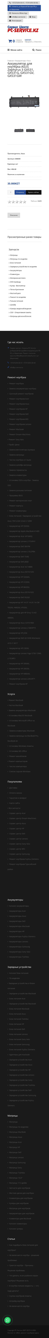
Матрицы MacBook (17, 1132)
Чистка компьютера (18, 766)
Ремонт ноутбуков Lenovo (20, 424)
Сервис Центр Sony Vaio (19, 844)
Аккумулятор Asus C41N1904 (21, 623)
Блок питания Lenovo (18, 1034)
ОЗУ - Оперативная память (20, 312)
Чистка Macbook (16, 705)
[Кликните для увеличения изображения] (24, 102)
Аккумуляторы (16, 270)
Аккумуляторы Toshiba (19, 957)
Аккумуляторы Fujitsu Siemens (22, 936)
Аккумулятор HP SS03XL (19, 526)
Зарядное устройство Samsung (22, 1095)
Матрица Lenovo (16, 1157)
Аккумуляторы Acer (17, 911)
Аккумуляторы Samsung (19, 946)
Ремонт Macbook (16, 429)
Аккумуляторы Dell (17, 921)
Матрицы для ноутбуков (19, 1208)
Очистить (37, 42)
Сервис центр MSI (17, 849)
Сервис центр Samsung (19, 854)
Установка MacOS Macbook (20, 715)
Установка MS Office (18, 751)
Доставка (13, 788)
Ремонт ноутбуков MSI (18, 419)
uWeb (18, 1333)
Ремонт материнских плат (20, 500)
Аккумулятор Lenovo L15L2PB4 (22, 551)
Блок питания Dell (17, 1029)
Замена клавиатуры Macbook (22, 731)
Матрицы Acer (15, 1142)
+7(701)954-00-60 (31, 3)
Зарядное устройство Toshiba (22, 1085)
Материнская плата (17, 278)
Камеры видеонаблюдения (20, 308)
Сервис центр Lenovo (18, 838)
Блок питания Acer (17, 998)
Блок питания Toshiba (18, 1019)
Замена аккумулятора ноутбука (22, 388)
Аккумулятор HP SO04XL (19, 577)
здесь (37, 1333)
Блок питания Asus (17, 1014)
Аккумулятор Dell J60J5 (19, 561)
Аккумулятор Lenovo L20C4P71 (22, 679)
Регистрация (16, 20)
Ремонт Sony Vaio (16, 439)
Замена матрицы (16, 455)
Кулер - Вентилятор (17, 286)
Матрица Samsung (17, 1162)
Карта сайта (14, 803)
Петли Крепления (17, 289)
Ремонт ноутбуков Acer (19, 399)
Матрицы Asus (15, 1137)
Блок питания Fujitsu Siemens (22, 1049)
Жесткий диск (15, 293)
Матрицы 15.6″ (15, 1178)
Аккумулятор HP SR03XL (19, 668)
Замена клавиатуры (18, 475)
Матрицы (14, 255)
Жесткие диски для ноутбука (21, 1193)
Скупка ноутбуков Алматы (20, 1296)
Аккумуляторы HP (16, 931)
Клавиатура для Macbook (20, 1218)
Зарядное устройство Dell (20, 1090)
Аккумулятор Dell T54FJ (19, 556)
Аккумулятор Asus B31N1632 (21, 592)
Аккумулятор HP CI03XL (19, 648)
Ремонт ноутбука (16, 383)
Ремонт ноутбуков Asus (19, 404)
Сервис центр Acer (17, 813)
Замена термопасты (18, 470)
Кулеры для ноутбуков (19, 1203)
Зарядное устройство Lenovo (21, 1075)
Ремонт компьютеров (18, 761)
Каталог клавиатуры (18, 1223)
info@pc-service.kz (18, 17)
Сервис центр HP (16, 828)
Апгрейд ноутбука (17, 1301)
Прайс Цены (14, 444)
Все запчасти (14, 808)
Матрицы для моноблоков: (20, 316)
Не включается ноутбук (19, 1306)
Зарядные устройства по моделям (23, 266)
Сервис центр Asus (17, 823)
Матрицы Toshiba (17, 1172)
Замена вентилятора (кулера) (22, 449)
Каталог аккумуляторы (19, 906)
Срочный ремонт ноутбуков (21, 393)
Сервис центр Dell (17, 833)
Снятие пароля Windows (20, 771)
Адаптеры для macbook (19, 1054)
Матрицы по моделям (18, 259)
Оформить (29, 42)
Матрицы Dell (15, 1152)
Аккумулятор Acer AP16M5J (20, 536)
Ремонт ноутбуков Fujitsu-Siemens (24, 859)
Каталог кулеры (16, 1229)
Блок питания (15, 263)
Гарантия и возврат (18, 798)
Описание (14, 215)
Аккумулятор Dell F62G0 (19, 597)
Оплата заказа (15, 793)
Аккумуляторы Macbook (19, 926)
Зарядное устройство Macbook (22, 993)
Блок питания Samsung (19, 1044)
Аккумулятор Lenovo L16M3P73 (22, 628)
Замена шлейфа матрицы (20, 465)
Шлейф (13, 305)
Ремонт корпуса (16, 505)
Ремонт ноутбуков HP (18, 409)
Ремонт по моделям (18, 297)
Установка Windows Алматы (21, 746)
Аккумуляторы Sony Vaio (19, 952)
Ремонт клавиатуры (17, 511)
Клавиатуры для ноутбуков (21, 1198)
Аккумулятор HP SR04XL (19, 663)
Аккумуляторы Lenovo (18, 941)
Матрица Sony (15, 1167)
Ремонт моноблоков (17, 756)
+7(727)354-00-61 (18, 3)
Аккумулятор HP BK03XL (19, 587)
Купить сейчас (33, 192)
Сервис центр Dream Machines (22, 818)
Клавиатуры (15, 274)
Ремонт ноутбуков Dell (19, 414)
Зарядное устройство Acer (20, 1059)
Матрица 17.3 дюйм (18, 1183)
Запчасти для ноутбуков (19, 1188)
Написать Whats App (19, 13)
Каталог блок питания (18, 973)
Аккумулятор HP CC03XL (19, 582)
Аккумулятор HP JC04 (18, 633)
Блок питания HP (16, 1024)
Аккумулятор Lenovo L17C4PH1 (22, 541)
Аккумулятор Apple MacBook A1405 (24, 531)
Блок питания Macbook (19, 1009)
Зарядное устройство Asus (20, 1065)
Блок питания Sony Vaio (19, 1039)
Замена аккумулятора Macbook (22, 710)
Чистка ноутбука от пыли (20, 460)
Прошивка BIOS (16, 495)
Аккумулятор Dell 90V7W (19, 546)
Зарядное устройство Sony (20, 1080)
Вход (33, 17)
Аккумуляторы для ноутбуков (21, 1213)
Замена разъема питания (20, 490)
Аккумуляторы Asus (17, 916)
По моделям (14, 978)
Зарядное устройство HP (20, 1070)
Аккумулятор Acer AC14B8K (21, 567)
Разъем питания (16, 301)
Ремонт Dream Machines (19, 434)
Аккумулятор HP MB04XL (19, 674)
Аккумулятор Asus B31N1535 (21, 572)
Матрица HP (14, 1147)
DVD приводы (15, 282)
